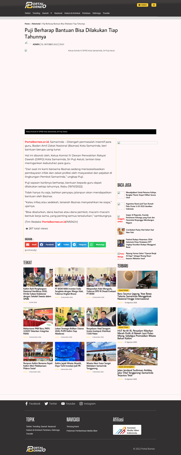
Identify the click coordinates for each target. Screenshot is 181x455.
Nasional (58, 13)
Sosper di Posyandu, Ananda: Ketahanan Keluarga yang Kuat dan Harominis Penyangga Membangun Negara (140, 219)
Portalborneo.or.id (37, 141)
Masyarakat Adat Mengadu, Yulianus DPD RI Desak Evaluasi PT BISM (101, 291)
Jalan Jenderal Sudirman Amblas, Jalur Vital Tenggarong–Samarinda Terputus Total (135, 373)
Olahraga (96, 13)
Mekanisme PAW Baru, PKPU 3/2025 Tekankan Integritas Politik (36, 331)
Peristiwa (86, 13)
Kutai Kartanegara (126, 367)
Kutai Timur (123, 327)
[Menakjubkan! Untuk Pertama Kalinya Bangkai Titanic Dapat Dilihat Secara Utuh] (121, 194)
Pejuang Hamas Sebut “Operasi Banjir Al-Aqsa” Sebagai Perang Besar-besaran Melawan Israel (141, 256)
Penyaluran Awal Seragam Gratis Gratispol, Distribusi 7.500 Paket (99, 331)
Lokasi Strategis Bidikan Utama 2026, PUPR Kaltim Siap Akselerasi (69, 331)
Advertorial (36, 23)
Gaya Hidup (123, 290)
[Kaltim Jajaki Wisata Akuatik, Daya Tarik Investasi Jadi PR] (70, 351)
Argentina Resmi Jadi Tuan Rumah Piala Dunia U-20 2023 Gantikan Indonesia (139, 206)
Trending (36, 13)
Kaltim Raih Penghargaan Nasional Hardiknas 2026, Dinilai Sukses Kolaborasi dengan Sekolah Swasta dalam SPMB (37, 293)
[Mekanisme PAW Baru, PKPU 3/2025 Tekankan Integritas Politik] (38, 316)
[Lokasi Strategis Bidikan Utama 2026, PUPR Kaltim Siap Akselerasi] (70, 316)
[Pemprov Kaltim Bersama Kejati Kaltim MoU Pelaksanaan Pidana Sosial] (38, 351)
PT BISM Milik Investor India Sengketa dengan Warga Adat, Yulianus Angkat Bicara (69, 291)
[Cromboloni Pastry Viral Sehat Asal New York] (121, 231)
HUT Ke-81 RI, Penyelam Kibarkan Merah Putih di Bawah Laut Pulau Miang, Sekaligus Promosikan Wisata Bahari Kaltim (137, 334)
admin (25, 302)
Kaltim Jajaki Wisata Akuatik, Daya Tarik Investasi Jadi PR (68, 364)
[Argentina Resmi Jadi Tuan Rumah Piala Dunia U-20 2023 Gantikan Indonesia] (121, 206)
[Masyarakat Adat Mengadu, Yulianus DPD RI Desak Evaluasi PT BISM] (101, 277)
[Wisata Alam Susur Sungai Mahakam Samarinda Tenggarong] (101, 351)
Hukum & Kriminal (72, 13)
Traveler (106, 13)
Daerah (45, 13)
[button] (31, 244)
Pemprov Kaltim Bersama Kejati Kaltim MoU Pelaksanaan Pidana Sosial (37, 366)
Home (27, 23)
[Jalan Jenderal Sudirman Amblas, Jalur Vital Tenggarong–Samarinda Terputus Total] (138, 356)
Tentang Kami (73, 426)
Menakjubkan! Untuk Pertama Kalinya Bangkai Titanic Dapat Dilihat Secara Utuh (141, 195)
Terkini (27, 13)
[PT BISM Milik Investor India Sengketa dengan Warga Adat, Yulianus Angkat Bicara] (70, 277)
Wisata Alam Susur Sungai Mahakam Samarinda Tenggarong (99, 366)
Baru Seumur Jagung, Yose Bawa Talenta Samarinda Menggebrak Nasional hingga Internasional (135, 296)
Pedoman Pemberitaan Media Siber (82, 431)
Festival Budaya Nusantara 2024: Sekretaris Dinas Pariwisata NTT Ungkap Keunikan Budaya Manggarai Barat (141, 243)
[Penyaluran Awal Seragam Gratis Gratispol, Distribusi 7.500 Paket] (101, 316)
